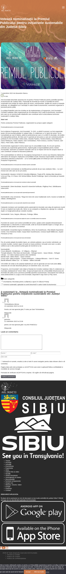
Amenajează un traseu (13, 477)
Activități (8, 464)
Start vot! (4, 119)
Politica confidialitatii (54, 367)
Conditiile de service (8, 369)
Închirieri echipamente (13, 481)
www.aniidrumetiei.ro (8, 274)
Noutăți (8, 474)
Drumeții (8, 462)
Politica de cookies (13, 556)
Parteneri (9, 488)
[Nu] (47, 572)
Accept (28, 572)
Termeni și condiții (13, 555)
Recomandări (10, 479)
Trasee (8, 461)
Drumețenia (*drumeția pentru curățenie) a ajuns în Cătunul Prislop (26, 282)
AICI (59, 264)
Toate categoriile (9, 279)
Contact (8, 490)
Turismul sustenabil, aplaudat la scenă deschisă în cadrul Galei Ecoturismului (29, 284)
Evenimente (10, 466)
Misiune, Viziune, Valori (13, 485)
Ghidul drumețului (12, 475)
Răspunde (7, 313)
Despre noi (9, 483)
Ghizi (7, 470)
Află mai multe (39, 572)
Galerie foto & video (12, 472)
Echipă (8, 487)
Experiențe (9, 468)
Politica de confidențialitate (16, 558)
